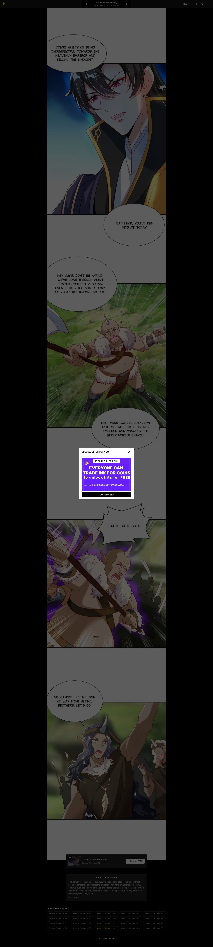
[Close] (129, 452)
